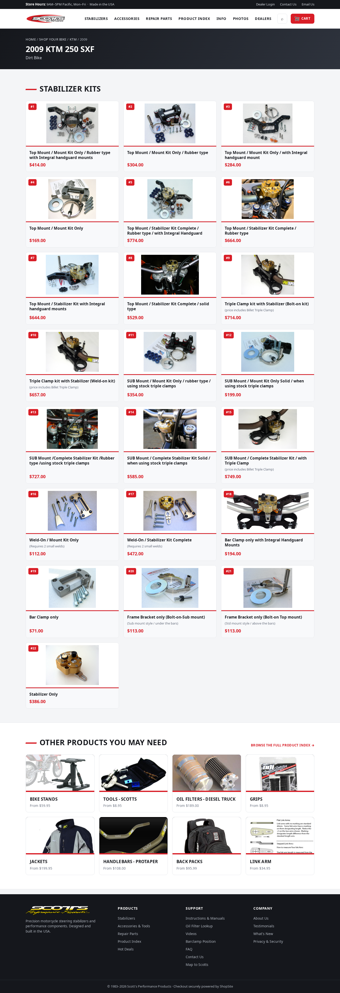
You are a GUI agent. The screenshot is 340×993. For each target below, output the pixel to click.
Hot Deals (126, 949)
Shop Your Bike (52, 39)
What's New (263, 933)
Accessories (126, 18)
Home (31, 39)
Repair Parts (159, 18)
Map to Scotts (197, 964)
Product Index (194, 18)
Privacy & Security (268, 941)
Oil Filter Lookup (199, 926)
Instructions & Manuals (205, 918)
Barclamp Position (201, 941)
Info (222, 18)
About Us (261, 918)
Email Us (308, 4)
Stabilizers (96, 18)
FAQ (189, 949)
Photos (241, 18)
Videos (191, 933)
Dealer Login (265, 4)
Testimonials (263, 926)
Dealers (263, 18)
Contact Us (288, 4)
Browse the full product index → (282, 745)
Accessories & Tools (134, 926)
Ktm (73, 39)
